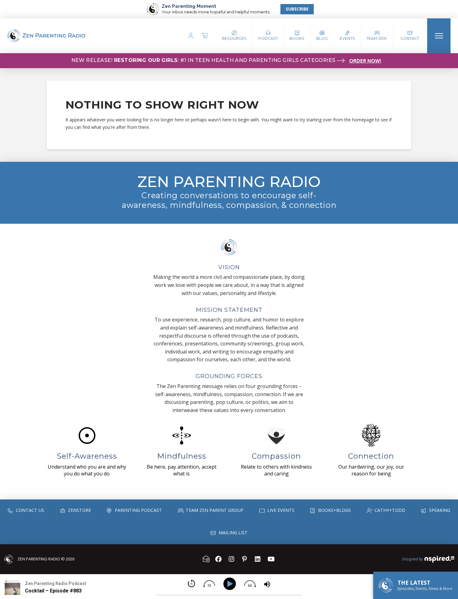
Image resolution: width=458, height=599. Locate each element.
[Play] (230, 584)
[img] (191, 583)
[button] (268, 35)
